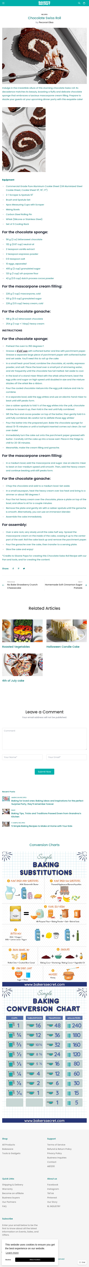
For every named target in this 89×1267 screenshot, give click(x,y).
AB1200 (51, 1166)
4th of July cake (13, 681)
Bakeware (7, 1149)
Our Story (52, 1202)
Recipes (44, 14)
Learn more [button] (12, 1252)
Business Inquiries (56, 1157)
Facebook (52, 1184)
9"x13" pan (22, 350)
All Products (8, 1144)
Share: (5, 568)
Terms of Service (56, 1144)
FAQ (4, 1206)
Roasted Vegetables (16, 647)
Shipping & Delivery (12, 1184)
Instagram (53, 1189)
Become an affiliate (13, 1193)
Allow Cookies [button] (35, 1260)
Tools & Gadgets (11, 1153)
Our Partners (9, 1202)
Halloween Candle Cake (62, 647)
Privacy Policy (54, 1153)
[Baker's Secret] (44, 3)
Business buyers (11, 1197)
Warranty (7, 1189)
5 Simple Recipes (18, 823)
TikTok (50, 1193)
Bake (13, 810)
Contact (51, 1162)
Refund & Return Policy (59, 1149)
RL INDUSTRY (53, 1206)
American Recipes (18, 797)
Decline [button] (8, 1260)
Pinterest (52, 1197)
